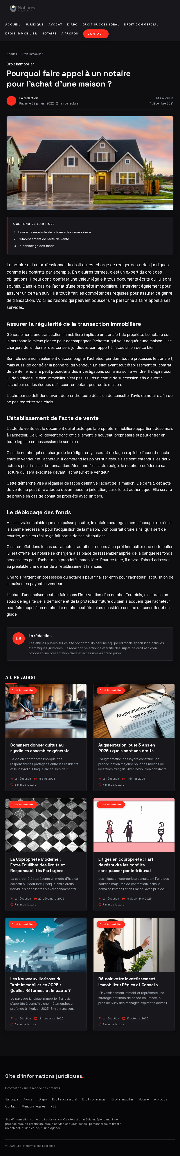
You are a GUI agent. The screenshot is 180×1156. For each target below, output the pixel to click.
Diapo (72, 24)
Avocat (55, 24)
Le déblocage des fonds (36, 246)
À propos (69, 33)
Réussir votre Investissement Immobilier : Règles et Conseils (128, 981)
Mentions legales (33, 1106)
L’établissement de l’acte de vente (43, 239)
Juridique (34, 24)
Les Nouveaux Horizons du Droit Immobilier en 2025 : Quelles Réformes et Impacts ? (40, 984)
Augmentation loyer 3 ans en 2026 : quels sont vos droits (126, 748)
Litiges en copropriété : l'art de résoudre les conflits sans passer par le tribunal (125, 865)
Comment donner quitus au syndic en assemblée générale (40, 748)
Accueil (12, 24)
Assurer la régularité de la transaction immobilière (54, 232)
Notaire (49, 33)
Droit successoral (101, 24)
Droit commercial (141, 24)
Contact (96, 33)
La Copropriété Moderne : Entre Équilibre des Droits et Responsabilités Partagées (37, 865)
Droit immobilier (21, 33)
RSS (53, 1106)
